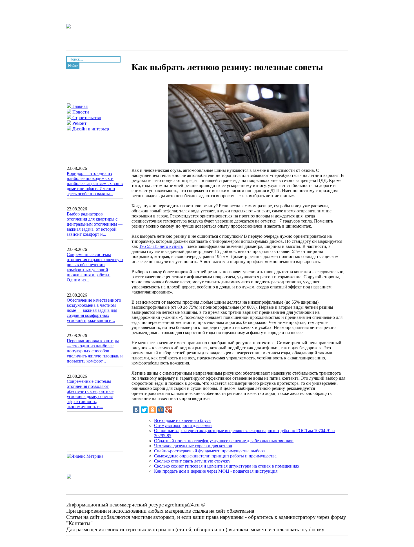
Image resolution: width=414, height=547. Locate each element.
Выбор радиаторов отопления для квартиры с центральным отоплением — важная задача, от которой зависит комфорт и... (95, 224)
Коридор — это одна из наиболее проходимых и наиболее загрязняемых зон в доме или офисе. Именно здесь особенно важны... (95, 183)
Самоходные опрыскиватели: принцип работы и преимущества (215, 455)
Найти (73, 66)
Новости (80, 112)
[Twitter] (144, 409)
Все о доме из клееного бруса (182, 420)
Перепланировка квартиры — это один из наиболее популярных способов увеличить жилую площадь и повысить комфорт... (95, 350)
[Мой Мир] (160, 409)
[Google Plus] (168, 409)
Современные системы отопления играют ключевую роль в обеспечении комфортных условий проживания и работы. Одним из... (95, 267)
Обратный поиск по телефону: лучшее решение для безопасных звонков (223, 440)
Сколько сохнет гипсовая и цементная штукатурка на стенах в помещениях (226, 466)
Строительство (86, 117)
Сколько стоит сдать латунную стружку (192, 461)
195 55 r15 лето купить (161, 246)
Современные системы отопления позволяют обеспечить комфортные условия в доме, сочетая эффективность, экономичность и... (90, 394)
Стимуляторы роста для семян (183, 425)
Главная (79, 106)
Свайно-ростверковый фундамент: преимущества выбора (209, 450)
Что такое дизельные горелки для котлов (193, 445)
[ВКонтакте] (136, 409)
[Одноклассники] (152, 409)
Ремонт (78, 123)
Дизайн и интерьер (90, 128)
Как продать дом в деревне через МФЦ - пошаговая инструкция (215, 471)
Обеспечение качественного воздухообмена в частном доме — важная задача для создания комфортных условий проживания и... (94, 310)
